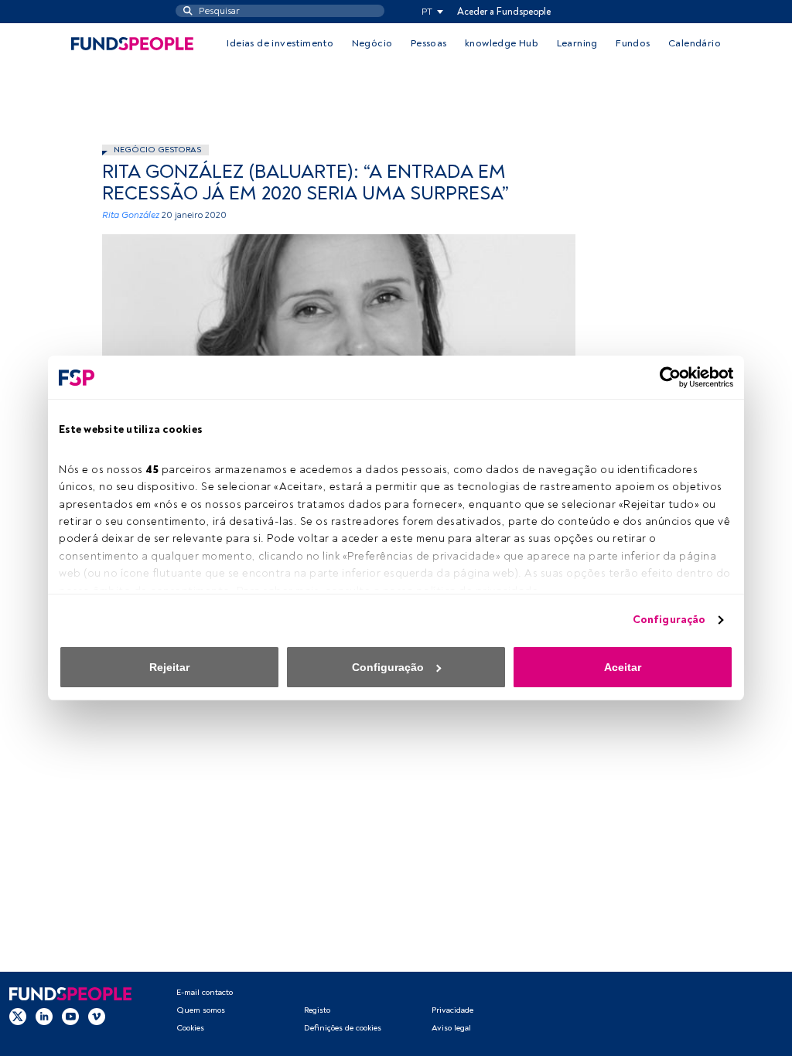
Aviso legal (451, 1028)
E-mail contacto (204, 992)
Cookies (190, 1028)
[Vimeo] (96, 1016)
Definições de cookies (342, 1028)
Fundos (633, 43)
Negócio (372, 43)
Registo (317, 1010)
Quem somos (200, 1010)
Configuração (669, 619)
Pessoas (429, 43)
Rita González (130, 215)
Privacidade (452, 1010)
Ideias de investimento (280, 43)
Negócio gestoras (157, 150)
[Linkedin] (44, 1016)
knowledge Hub (501, 43)
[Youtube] (70, 1016)
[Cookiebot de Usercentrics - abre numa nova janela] (665, 377)
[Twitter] (17, 1016)
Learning (577, 43)
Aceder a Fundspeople (504, 11)
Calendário (694, 43)
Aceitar (622, 667)
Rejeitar (169, 667)
